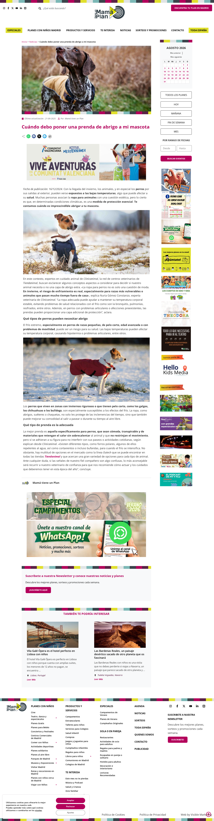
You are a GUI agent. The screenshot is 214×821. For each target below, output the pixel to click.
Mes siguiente (176, 57)
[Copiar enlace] (50, 136)
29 (184, 78)
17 (165, 75)
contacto (141, 741)
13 (176, 71)
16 (187, 71)
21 (180, 75)
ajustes (38, 810)
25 (169, 78)
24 (165, 78)
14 (180, 71)
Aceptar (70, 800)
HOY (176, 104)
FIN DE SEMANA (176, 122)
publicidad (142, 748)
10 (165, 71)
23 (187, 75)
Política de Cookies (113, 814)
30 (187, 78)
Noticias (33, 41)
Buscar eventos (176, 158)
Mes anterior (175, 53)
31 (165, 81)
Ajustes (70, 812)
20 (176, 75)
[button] (28, 136)
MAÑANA (176, 113)
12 (172, 71)
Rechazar (70, 806)
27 (176, 78)
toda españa (143, 727)
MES (176, 131)
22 (184, 75)
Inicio (24, 41)
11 (169, 71)
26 (172, 78)
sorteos (140, 720)
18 (169, 75)
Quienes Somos (144, 734)
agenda (139, 706)
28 (180, 78)
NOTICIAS (140, 713)
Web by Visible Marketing (196, 814)
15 (184, 71)
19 (172, 75)
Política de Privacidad (153, 814)
